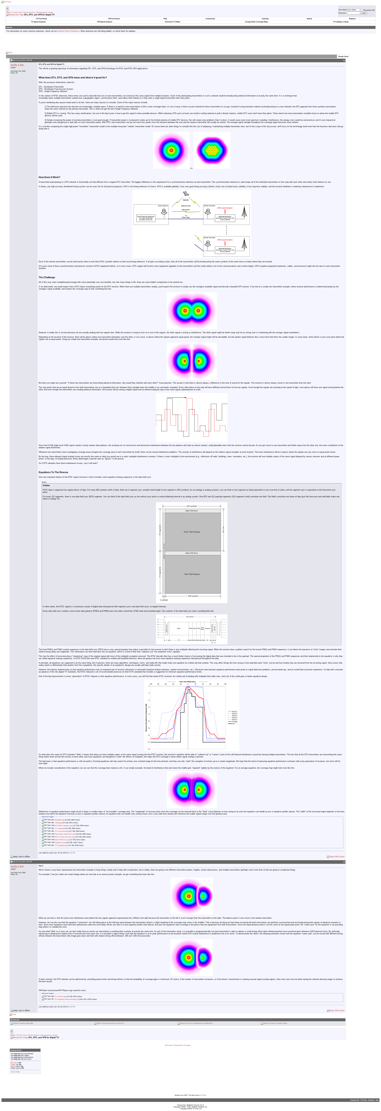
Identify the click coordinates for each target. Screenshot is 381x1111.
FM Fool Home (114, 19)
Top (377, 1100)
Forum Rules (15, 1072)
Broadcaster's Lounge (45, 12)
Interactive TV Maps (172, 22)
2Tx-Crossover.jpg (61, 831)
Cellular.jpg (59, 823)
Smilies (13, 1064)
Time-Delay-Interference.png (65, 834)
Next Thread (184, 1045)
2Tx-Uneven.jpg (60, 996)
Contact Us (354, 1100)
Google (284, 1023)
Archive (371, 1100)
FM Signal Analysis (104, 22)
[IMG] (13, 1066)
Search (309, 19)
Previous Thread (172, 1045)
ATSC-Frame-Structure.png (65, 837)
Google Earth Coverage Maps (256, 22)
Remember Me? (369, 10)
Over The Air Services (27, 12)
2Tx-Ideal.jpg (59, 828)
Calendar (265, 19)
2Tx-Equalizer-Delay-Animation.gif (66, 999)
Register (352, 19)
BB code (14, 1063)
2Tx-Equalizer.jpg (61, 845)
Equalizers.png (60, 842)
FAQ (165, 19)
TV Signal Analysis (38, 22)
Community (210, 19)
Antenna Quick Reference (68, 31)
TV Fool (14, 12)
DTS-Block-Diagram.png (63, 825)
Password (342, 13)
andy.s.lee (17, 64)
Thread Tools (343, 56)
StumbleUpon (208, 1023)
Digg (31, 1023)
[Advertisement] (190, 42)
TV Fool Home (41, 19)
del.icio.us (120, 1023)
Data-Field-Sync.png (62, 840)
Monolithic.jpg (59, 820)
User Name (342, 10)
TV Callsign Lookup (341, 22)
